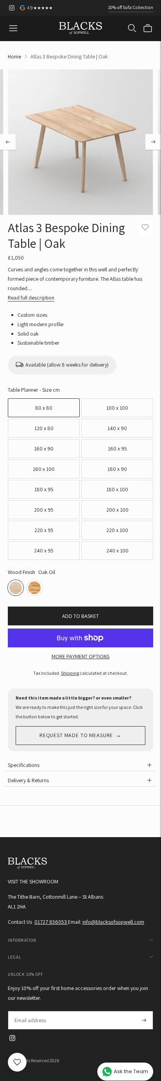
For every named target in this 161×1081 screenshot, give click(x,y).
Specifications (23, 765)
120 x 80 (44, 428)
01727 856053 (51, 921)
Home (14, 56)
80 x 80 (43, 407)
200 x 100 (117, 509)
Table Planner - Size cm (34, 389)
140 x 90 (117, 428)
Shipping (70, 673)
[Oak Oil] (15, 588)
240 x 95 (44, 550)
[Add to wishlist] (145, 228)
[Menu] (13, 28)
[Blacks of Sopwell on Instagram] (11, 8)
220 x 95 (44, 530)
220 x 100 (117, 530)
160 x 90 (44, 448)
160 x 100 (44, 468)
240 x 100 (117, 550)
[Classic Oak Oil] (34, 588)
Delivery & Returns (28, 780)
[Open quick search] (132, 28)
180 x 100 (117, 489)
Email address (30, 1011)
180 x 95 (44, 489)
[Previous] (8, 142)
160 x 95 (117, 448)
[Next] (153, 142)
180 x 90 (117, 468)
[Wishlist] (17, 1062)
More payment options (80, 656)
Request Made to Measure (76, 735)
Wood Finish (21, 572)
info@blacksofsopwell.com (113, 921)
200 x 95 (44, 509)
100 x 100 (117, 407)
